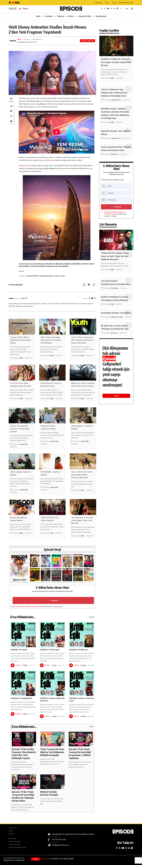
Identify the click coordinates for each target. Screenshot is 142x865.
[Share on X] (11, 106)
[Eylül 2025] (78, 574)
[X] (105, 8)
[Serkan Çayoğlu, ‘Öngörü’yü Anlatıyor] (22, 461)
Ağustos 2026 (19, 579)
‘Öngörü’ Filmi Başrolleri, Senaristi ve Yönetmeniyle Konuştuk (19, 429)
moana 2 (62, 276)
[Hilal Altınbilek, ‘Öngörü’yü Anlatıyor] (52, 461)
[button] (35, 859)
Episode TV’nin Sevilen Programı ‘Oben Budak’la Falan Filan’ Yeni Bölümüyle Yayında (24, 754)
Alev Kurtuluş (114, 288)
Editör (19, 39)
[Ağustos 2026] (19, 565)
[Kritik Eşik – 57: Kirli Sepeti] (52, 634)
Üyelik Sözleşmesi (17, 606)
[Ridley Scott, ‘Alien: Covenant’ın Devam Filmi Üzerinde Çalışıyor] (83, 372)
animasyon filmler (32, 276)
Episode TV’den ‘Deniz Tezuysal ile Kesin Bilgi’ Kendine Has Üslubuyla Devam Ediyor (23, 796)
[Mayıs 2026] (56, 560)
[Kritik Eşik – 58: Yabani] (23, 634)
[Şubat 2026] (46, 574)
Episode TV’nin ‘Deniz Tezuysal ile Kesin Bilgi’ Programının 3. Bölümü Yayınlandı (80, 754)
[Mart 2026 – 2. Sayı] (89, 560)
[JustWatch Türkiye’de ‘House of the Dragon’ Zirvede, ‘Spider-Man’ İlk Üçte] (116, 46)
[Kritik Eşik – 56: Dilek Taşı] (81, 634)
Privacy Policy (8, 860)
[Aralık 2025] (67, 574)
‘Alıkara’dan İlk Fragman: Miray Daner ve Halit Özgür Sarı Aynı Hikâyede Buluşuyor (114, 256)
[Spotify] (117, 8)
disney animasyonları (46, 276)
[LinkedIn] (114, 8)
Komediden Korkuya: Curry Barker (116, 313)
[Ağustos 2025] (89, 574)
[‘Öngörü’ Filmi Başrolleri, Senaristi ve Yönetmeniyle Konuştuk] (22, 415)
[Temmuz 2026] (35, 560)
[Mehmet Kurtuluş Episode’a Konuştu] (52, 781)
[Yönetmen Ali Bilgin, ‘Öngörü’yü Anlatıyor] (52, 415)
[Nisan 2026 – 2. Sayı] (67, 560)
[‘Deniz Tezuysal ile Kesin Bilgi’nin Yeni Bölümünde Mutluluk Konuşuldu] (52, 739)
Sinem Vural (114, 154)
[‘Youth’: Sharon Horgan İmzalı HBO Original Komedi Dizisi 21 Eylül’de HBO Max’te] (83, 327)
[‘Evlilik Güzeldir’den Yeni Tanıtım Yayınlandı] (52, 507)
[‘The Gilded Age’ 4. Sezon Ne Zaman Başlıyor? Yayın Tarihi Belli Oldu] (83, 507)
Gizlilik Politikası (32, 606)
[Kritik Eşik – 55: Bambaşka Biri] (23, 683)
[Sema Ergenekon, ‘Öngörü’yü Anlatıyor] (83, 415)
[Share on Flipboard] (11, 111)
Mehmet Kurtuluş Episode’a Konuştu (49, 793)
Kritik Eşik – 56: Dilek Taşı (78, 650)
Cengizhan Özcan (116, 100)
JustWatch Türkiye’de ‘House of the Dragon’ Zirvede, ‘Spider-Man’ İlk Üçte (116, 62)
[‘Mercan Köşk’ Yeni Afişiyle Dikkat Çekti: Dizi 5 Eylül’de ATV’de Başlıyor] (52, 327)
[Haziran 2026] (46, 560)
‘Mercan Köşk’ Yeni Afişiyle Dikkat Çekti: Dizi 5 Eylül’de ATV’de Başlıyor (51, 340)
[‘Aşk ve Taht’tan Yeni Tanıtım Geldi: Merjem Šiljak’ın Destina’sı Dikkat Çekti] (83, 461)
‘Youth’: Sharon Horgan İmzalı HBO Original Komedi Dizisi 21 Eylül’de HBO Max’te (82, 340)
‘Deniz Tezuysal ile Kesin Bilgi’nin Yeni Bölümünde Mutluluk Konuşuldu (52, 752)
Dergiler (116, 396)
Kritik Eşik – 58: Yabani (19, 650)
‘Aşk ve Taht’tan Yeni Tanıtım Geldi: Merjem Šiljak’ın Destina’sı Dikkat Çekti (81, 475)
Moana (49, 160)
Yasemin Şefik (24, 444)
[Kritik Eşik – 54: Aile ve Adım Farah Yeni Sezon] (52, 683)
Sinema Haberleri (87, 41)
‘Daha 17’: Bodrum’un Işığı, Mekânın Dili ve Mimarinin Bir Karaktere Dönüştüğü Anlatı (114, 92)
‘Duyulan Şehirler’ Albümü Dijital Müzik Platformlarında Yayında (20, 340)
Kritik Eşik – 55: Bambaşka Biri (21, 698)
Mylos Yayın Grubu (43, 859)
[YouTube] (108, 8)
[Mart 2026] (35, 574)
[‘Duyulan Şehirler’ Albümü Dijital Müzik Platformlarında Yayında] (22, 327)
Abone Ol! (12, 8)
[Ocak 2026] (56, 574)
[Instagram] (111, 8)
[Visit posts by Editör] (11, 298)
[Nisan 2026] (78, 560)
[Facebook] (102, 8)
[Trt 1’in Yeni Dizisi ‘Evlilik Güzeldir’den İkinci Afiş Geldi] (22, 372)
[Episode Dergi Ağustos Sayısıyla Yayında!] (22, 507)
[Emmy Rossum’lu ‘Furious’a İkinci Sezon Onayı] (52, 372)
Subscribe (117, 207)
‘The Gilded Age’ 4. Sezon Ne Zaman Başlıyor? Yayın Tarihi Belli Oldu (82, 520)
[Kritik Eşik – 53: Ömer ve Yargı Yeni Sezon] (81, 683)
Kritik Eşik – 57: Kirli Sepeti (49, 650)
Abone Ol (55, 600)
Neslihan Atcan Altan (117, 317)
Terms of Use (20, 860)
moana (56, 276)
